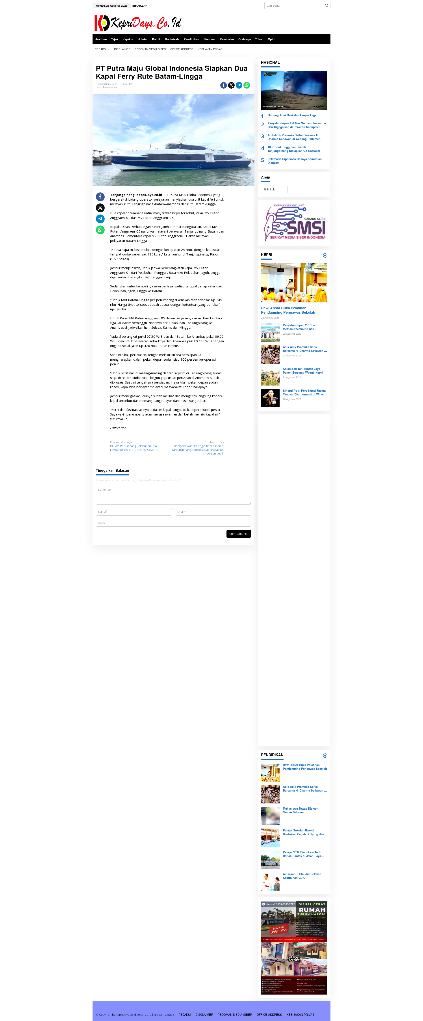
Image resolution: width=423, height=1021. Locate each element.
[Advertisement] (294, 580)
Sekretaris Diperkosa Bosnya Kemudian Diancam (295, 161)
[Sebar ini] (223, 85)
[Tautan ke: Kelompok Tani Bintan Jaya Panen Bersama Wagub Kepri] (270, 376)
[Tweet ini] (231, 85)
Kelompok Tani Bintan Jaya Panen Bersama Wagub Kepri (303, 370)
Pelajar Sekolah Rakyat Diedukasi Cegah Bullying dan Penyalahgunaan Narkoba (303, 832)
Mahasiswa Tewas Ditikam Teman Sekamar (300, 810)
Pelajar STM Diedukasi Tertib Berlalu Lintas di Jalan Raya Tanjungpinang (302, 854)
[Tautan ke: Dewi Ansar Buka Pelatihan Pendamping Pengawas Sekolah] (294, 282)
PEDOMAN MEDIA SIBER (235, 1014)
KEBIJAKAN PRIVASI (301, 1014)
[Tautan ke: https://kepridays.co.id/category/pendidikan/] (325, 755)
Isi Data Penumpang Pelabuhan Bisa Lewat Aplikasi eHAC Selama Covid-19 (134, 446)
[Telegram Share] (239, 85)
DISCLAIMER (204, 1014)
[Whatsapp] (246, 85)
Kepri (98, 87)
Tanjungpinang (110, 87)
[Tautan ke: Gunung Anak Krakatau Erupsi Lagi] (294, 90)
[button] (326, 5)
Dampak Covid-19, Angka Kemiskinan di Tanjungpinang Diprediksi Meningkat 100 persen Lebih (198, 447)
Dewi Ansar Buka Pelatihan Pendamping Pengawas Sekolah (288, 310)
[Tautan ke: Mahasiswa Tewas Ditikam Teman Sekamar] (270, 816)
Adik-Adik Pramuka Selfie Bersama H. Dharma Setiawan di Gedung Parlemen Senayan (294, 137)
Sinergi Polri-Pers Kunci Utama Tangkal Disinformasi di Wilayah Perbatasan (305, 392)
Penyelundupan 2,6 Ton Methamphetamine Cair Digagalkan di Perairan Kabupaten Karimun (297, 125)
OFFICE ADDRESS (269, 1014)
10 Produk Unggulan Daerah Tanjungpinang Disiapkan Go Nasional (294, 149)
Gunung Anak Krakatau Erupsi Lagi (292, 115)
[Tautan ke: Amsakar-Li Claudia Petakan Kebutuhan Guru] (270, 881)
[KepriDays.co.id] (137, 22)
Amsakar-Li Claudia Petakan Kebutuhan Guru (302, 876)
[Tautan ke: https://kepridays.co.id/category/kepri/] (325, 255)
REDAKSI (184, 1014)
